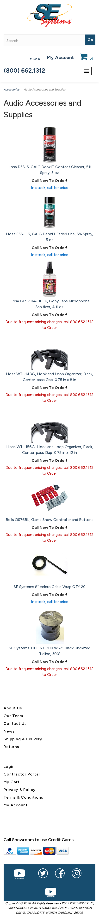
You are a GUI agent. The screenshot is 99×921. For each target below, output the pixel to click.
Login (36, 59)
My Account (60, 57)
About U (12, 708)
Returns (11, 746)
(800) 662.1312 (24, 70)
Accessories (11, 89)
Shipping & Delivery (23, 739)
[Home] (49, 15)
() (90, 58)
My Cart (12, 782)
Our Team (13, 715)
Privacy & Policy (20, 789)
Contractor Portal (22, 774)
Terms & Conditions (23, 797)
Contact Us (15, 723)
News (9, 731)
